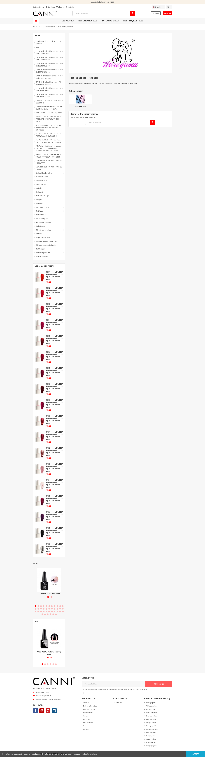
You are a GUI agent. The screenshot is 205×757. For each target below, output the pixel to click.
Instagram (54, 710)
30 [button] (54, 611)
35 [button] (45, 614)
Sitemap (86, 729)
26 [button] (43, 611)
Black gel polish (151, 703)
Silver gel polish (151, 726)
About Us (86, 703)
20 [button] (57, 609)
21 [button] (60, 609)
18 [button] (52, 609)
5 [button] (46, 606)
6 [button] (49, 606)
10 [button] (60, 606)
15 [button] (43, 609)
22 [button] (63, 609)
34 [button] (42, 614)
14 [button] (41, 609)
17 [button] (49, 609)
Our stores (86, 716)
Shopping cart (38, 7)
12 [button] (35, 609)
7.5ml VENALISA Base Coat (49, 594)
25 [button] (41, 611)
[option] (49, 585)
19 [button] (54, 609)
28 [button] (49, 611)
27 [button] (46, 611)
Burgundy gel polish (152, 729)
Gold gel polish (151, 722)
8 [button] (54, 606)
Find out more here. (89, 754)
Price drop (86, 719)
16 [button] (46, 609)
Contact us (87, 726)
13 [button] (38, 609)
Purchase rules (88, 713)
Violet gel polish (151, 742)
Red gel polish (150, 709)
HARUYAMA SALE (80, 106)
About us (61, 7)
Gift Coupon (118, 703)
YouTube (41, 710)
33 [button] (63, 611)
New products (88, 722)
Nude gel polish (151, 719)
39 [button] (56, 614)
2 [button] (38, 606)
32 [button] (60, 611)
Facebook (35, 710)
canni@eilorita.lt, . (102, 2)
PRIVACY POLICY (89, 709)
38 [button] (53, 614)
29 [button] (52, 611)
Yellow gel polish (151, 713)
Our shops (50, 7)
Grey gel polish (151, 739)
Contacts (70, 7)
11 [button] (63, 606)
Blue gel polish (151, 736)
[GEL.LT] (45, 13)
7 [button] (52, 606)
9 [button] (57, 606)
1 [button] (35, 606)
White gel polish (151, 706)
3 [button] (41, 606)
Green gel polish (151, 716)
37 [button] (50, 614)
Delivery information (90, 706)
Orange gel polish (151, 746)
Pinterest (48, 710)
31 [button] (57, 611)
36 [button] (48, 614)
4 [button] (43, 606)
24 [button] (38, 611)
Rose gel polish (151, 732)
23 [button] (35, 611)
